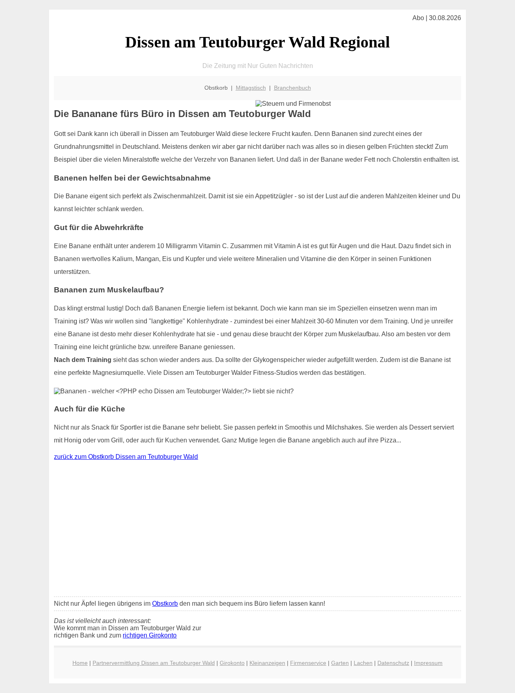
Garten (340, 663)
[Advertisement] (257, 530)
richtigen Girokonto (150, 635)
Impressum (428, 663)
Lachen (363, 663)
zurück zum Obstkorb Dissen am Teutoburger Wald (126, 456)
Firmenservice (308, 663)
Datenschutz (393, 663)
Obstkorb (165, 603)
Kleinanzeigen (267, 663)
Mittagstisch (251, 87)
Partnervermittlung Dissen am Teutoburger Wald (154, 663)
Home (80, 663)
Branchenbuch (292, 87)
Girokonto (232, 663)
